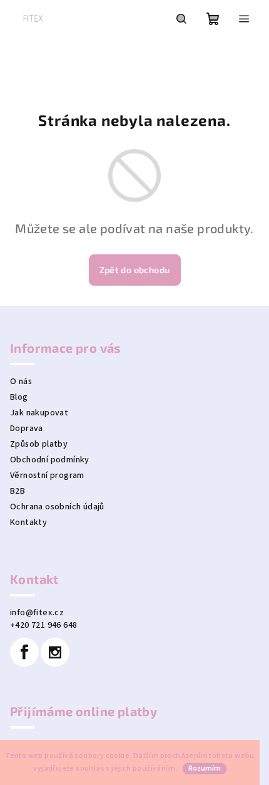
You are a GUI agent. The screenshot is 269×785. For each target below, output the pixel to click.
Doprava (26, 428)
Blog (19, 397)
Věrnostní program (47, 475)
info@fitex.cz (37, 612)
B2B (17, 491)
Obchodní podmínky (49, 460)
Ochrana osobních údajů (57, 507)
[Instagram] (55, 652)
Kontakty (28, 522)
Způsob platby (39, 444)
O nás (21, 381)
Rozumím (204, 768)
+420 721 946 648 (43, 625)
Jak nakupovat (39, 413)
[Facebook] (24, 652)
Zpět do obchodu (134, 269)
